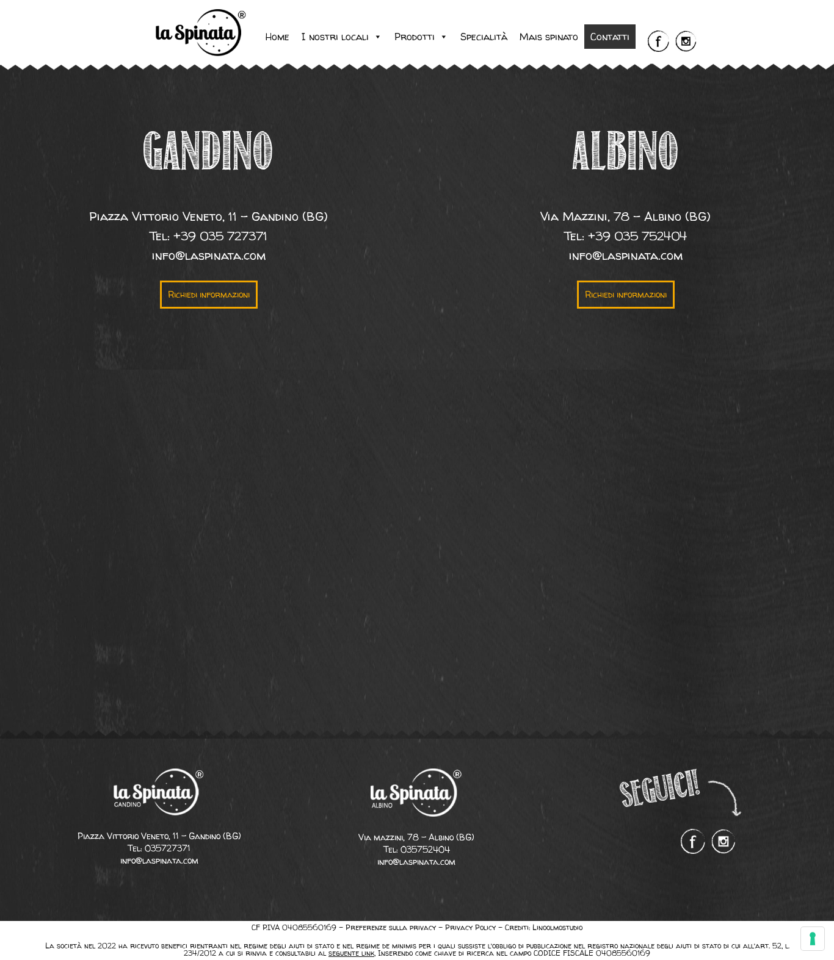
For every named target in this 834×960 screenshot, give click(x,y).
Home (277, 36)
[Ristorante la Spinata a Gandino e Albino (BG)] (201, 53)
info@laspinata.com (209, 255)
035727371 (167, 848)
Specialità (483, 36)
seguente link (351, 953)
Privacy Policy (470, 927)
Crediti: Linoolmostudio (543, 927)
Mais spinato (549, 36)
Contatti (609, 36)
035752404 (425, 849)
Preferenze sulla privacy (391, 927)
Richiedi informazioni (209, 294)
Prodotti (414, 36)
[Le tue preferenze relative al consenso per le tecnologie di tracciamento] (812, 938)
